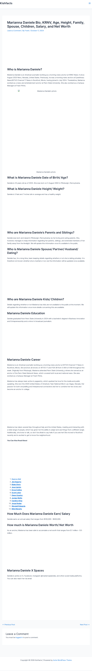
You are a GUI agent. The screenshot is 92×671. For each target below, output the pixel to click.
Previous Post (8, 625)
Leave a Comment (14, 31)
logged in (19, 637)
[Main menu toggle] (89, 3)
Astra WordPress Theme (62, 660)
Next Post (85, 625)
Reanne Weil (16, 479)
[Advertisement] (46, 51)
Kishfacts (6, 3)
